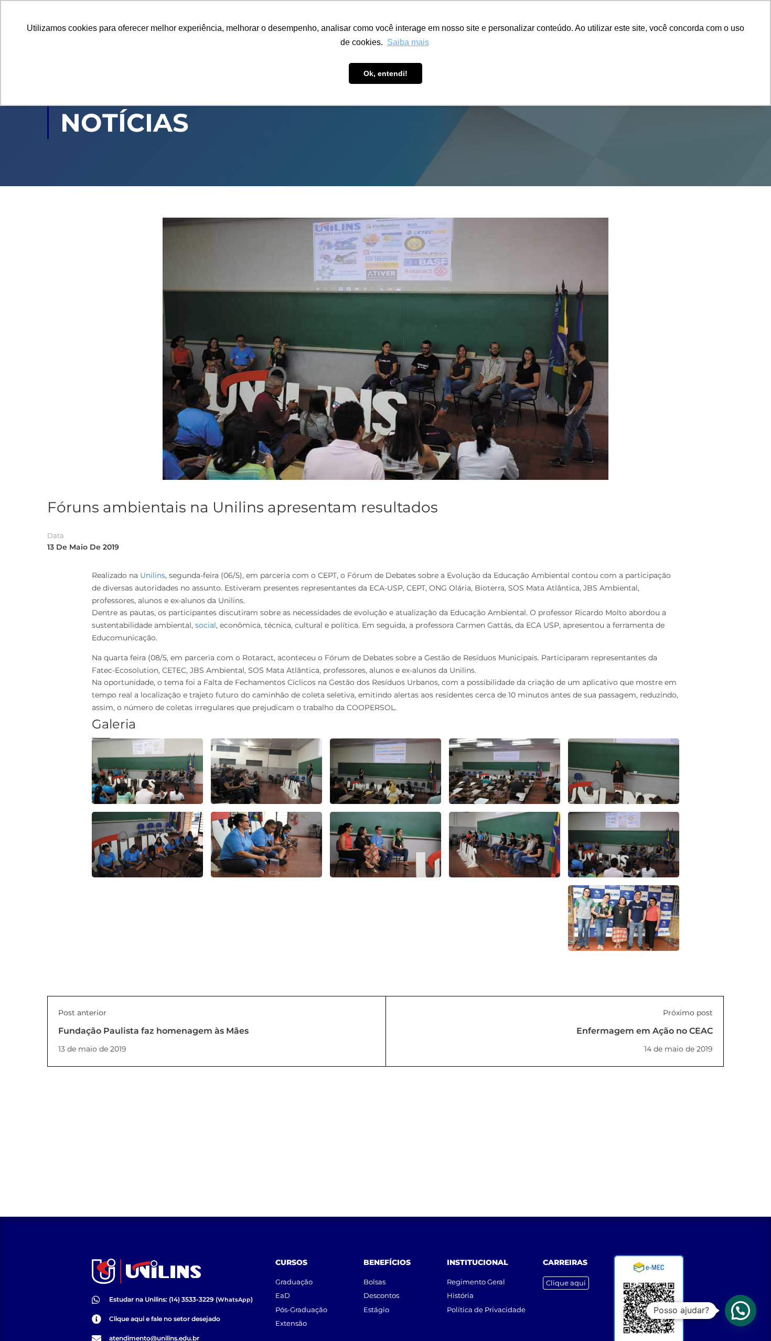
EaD (282, 1295)
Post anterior (82, 1012)
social (205, 625)
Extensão (291, 1323)
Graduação (294, 1282)
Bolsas (374, 1282)
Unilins (152, 575)
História (460, 1295)
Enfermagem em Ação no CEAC (644, 1031)
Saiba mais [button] (408, 42)
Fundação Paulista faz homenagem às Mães (153, 1031)
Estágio (376, 1309)
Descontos (381, 1295)
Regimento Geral (476, 1282)
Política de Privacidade (486, 1309)
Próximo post (688, 1012)
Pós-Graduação (301, 1309)
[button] (740, 1310)
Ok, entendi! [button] (385, 73)
